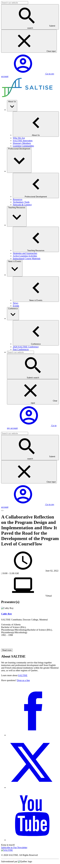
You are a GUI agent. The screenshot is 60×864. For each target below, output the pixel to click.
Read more (7, 650)
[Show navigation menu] (2, 510)
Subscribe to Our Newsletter (14, 847)
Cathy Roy (6, 614)
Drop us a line (23, 680)
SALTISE (22, 675)
